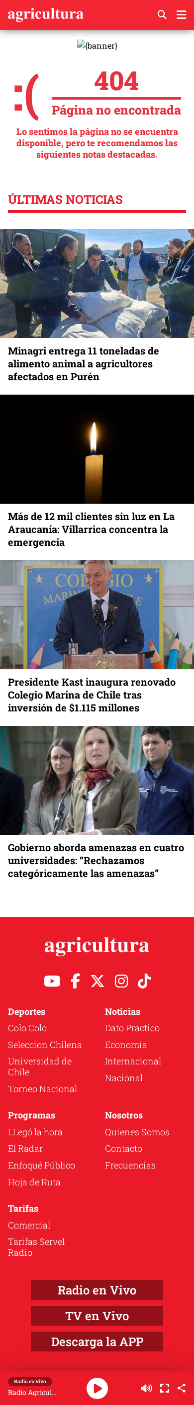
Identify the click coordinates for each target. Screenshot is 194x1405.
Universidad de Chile (40, 1066)
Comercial (29, 1225)
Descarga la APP (97, 1341)
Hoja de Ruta (34, 1182)
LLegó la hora (35, 1132)
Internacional (133, 1061)
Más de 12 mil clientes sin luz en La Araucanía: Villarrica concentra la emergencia (91, 529)
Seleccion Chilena (45, 1045)
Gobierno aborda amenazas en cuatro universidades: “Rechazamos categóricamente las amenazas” (96, 860)
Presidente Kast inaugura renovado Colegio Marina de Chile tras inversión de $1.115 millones (92, 694)
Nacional (124, 1078)
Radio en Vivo (97, 1290)
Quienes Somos (137, 1132)
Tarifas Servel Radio (36, 1246)
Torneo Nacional (42, 1089)
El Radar (25, 1148)
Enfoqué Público (41, 1165)
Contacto (123, 1148)
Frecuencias (130, 1165)
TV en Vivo (97, 1316)
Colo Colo (27, 1028)
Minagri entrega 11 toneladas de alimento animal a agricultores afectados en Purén (83, 363)
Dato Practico (132, 1028)
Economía (126, 1045)
